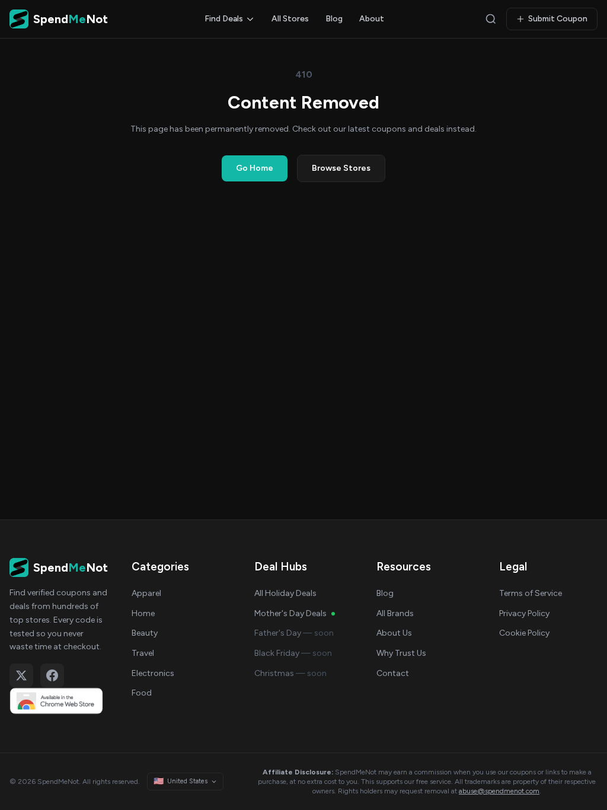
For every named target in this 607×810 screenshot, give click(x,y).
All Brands (395, 613)
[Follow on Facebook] (52, 675)
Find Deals (224, 19)
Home (143, 613)
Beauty (145, 633)
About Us (394, 633)
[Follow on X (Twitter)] (21, 675)
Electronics (153, 673)
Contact (392, 673)
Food (142, 693)
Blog (334, 19)
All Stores (290, 19)
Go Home (254, 168)
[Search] (490, 19)
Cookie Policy (524, 633)
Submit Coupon (557, 19)
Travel (143, 653)
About (371, 19)
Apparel (146, 593)
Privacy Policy (524, 613)
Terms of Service (530, 593)
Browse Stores (341, 168)
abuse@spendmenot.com (499, 791)
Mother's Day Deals (290, 613)
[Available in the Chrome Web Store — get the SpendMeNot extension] (58, 701)
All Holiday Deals (285, 593)
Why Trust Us (401, 653)
